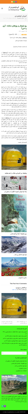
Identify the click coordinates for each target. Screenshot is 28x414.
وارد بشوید (14, 289)
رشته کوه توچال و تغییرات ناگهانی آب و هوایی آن (15, 192)
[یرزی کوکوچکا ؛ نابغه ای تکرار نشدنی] (14, 213)
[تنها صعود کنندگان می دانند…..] (14, 245)
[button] (2, 9)
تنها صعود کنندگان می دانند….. (20, 255)
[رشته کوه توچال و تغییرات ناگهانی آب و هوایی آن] (14, 183)
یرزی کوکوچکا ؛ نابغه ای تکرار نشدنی (18, 234)
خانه (26, 18)
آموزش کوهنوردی (20, 18)
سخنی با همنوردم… (22, 278)
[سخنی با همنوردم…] (14, 267)
